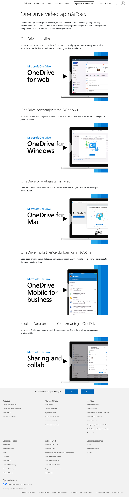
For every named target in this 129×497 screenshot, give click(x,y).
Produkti (58, 3)
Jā (71, 391)
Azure (5, 453)
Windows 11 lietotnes (9, 417)
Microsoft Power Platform (52, 465)
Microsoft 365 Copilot (9, 469)
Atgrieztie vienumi (50, 413)
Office (49, 3)
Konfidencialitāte (44, 492)
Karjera (89, 444)
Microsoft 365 (39, 3)
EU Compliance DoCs (102, 492)
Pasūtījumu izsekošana (52, 417)
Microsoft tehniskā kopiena (53, 457)
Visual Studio (49, 473)
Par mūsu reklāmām (86, 492)
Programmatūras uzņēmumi (53, 469)
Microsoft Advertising (9, 465)
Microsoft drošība (8, 448)
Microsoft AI (6, 444)
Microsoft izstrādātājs (51, 444)
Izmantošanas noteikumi (59, 492)
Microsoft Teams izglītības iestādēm (98, 413)
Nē (87, 391)
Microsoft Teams (8, 473)
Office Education (92, 421)
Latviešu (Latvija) (12, 480)
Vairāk (67, 3)
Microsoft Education (93, 405)
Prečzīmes (74, 492)
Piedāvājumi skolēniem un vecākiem (98, 429)
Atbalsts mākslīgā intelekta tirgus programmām (59, 453)
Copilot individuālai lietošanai (12, 409)
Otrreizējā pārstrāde (51, 421)
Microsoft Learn (50, 448)
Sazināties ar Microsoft (28, 492)
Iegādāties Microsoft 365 (84, 3)
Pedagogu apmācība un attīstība (97, 425)
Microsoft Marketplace (52, 461)
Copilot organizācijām (9, 405)
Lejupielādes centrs (51, 409)
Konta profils (49, 405)
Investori (89, 453)
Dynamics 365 (7, 457)
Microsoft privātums (93, 448)
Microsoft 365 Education (94, 417)
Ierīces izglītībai (92, 409)
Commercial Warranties (52, 425)
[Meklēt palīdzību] (117, 3)
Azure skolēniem (92, 433)
